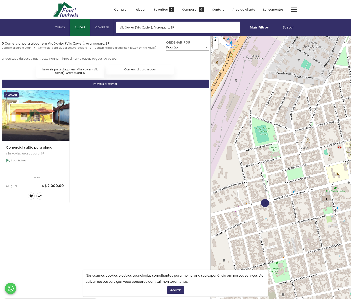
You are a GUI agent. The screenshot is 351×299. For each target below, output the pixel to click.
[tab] (60, 27)
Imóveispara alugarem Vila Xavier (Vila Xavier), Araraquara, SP (70, 71)
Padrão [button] (172, 47)
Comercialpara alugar (140, 69)
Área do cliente (244, 10)
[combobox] (178, 27)
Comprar (121, 10)
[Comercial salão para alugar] (35, 115)
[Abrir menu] (294, 9)
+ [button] (215, 40)
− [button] (215, 45)
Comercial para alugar (16, 47)
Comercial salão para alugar (30, 147)
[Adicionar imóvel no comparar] (39, 196)
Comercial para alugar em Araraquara (62, 47)
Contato (218, 10)
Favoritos (163, 10)
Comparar (192, 10)
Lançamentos (273, 10)
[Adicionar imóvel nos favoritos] (31, 196)
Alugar (141, 10)
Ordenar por (178, 42)
